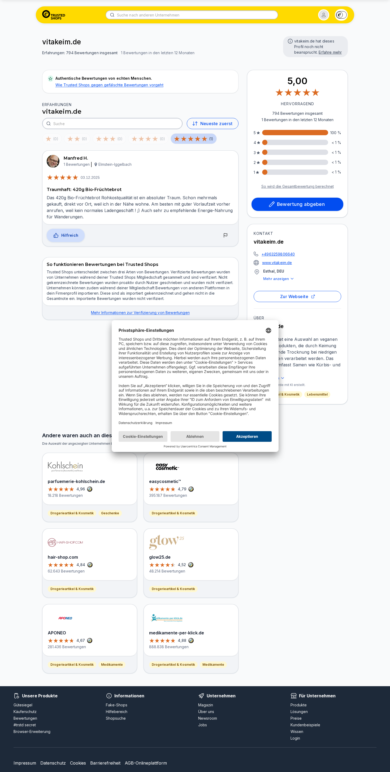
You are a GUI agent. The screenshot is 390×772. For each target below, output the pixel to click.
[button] (323, 14)
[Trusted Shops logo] (53, 15)
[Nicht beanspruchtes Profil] (289, 40)
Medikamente (112, 665)
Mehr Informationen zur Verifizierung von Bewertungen (140, 312)
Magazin (205, 705)
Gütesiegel (23, 705)
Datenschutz (53, 763)
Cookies (78, 763)
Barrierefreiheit (105, 763)
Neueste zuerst (216, 123)
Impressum (25, 763)
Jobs (202, 725)
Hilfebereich (116, 711)
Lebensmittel (317, 394)
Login (295, 738)
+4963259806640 (278, 254)
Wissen (297, 731)
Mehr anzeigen (276, 279)
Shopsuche (116, 718)
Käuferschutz (25, 711)
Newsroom (207, 718)
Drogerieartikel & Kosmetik (278, 394)
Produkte (299, 705)
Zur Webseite (294, 296)
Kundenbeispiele (305, 725)
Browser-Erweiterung (32, 731)
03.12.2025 (90, 177)
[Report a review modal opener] (225, 235)
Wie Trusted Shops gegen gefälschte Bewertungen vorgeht (109, 85)
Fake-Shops (116, 705)
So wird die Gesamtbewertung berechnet (297, 186)
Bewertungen (25, 718)
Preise (296, 718)
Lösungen (299, 711)
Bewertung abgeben (301, 204)
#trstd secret (25, 725)
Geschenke (110, 513)
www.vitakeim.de (277, 262)
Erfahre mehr (330, 52)
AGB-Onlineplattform (146, 763)
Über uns (206, 711)
